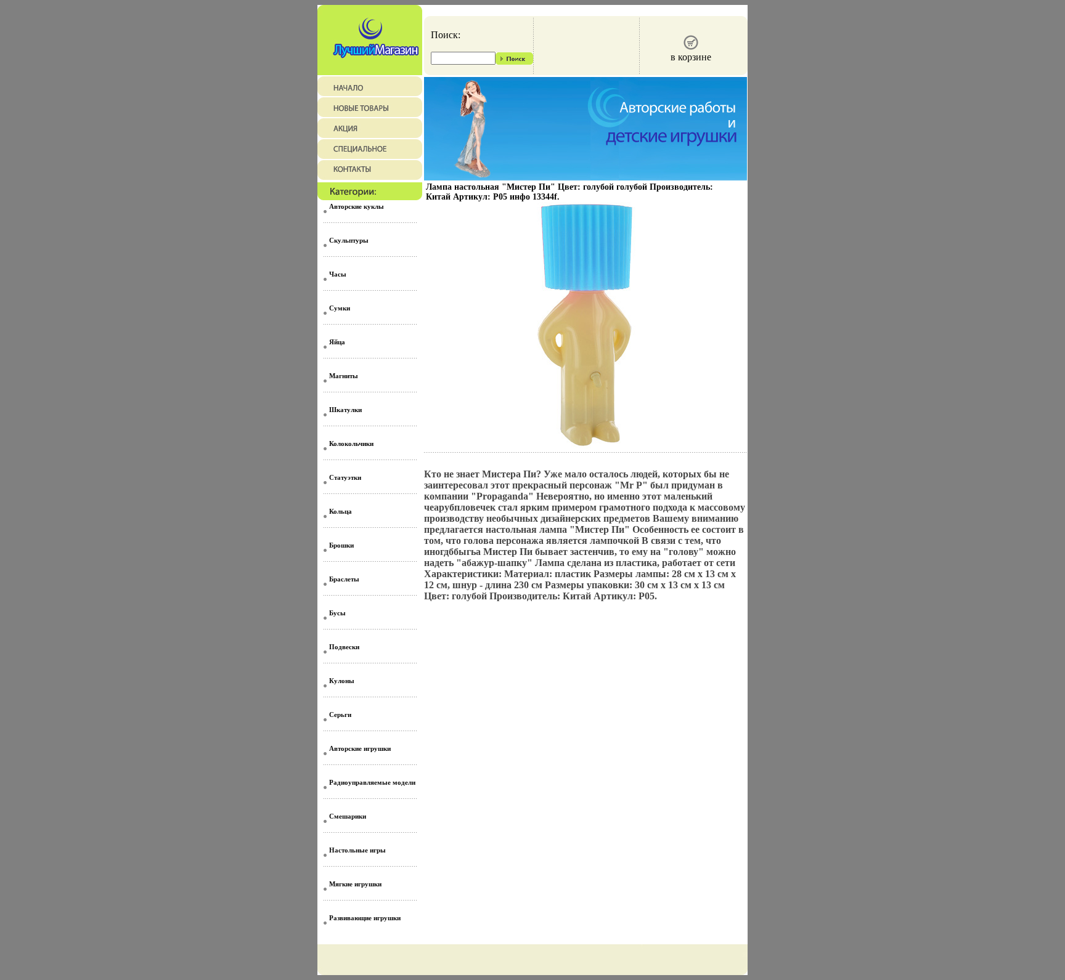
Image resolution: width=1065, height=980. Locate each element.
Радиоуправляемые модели (372, 782)
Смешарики (347, 816)
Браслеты (344, 579)
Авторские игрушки (360, 748)
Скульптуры (349, 240)
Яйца (337, 342)
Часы (337, 274)
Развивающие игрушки (365, 917)
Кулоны (341, 680)
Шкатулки (345, 409)
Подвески (344, 646)
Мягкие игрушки (355, 884)
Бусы (337, 613)
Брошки (341, 545)
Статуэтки (345, 477)
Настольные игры (357, 850)
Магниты (343, 375)
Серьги (340, 714)
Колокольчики (351, 443)
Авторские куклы (356, 206)
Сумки (339, 308)
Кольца (340, 511)
